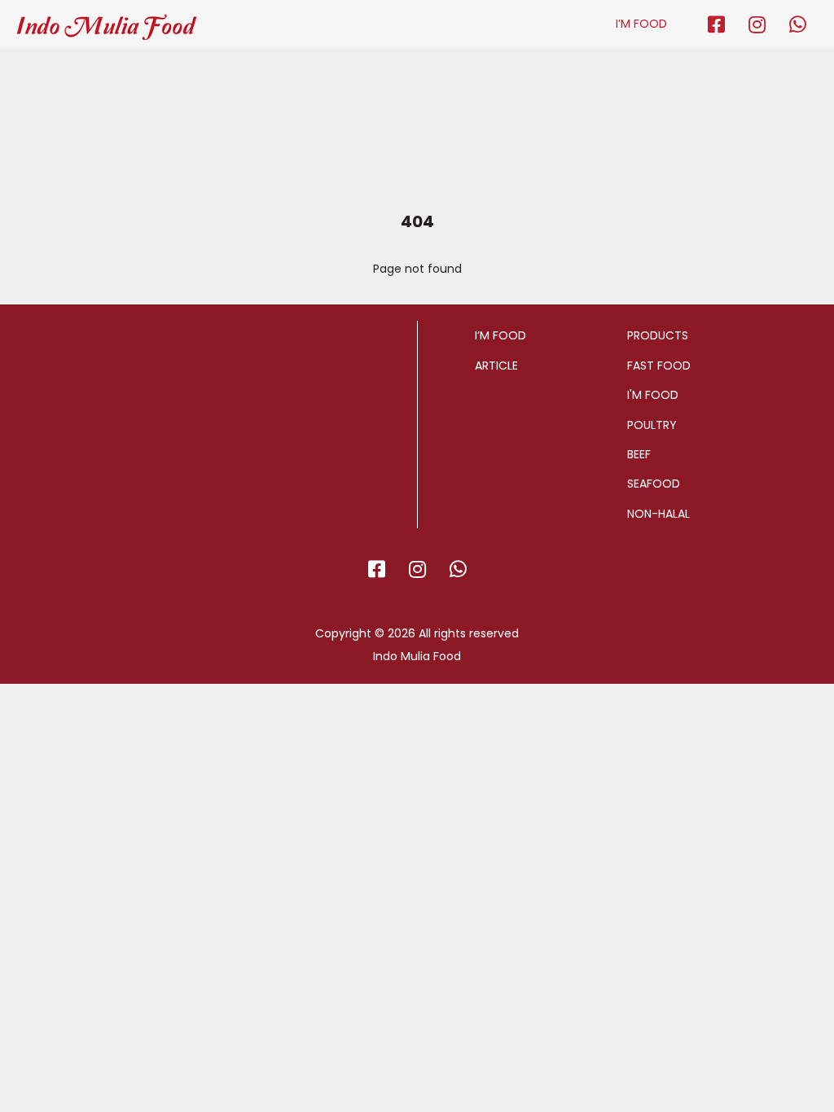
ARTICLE (496, 365)
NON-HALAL (658, 514)
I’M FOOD (641, 23)
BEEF (639, 454)
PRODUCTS (657, 335)
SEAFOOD (653, 483)
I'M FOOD (652, 395)
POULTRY (652, 425)
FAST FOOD (659, 365)
